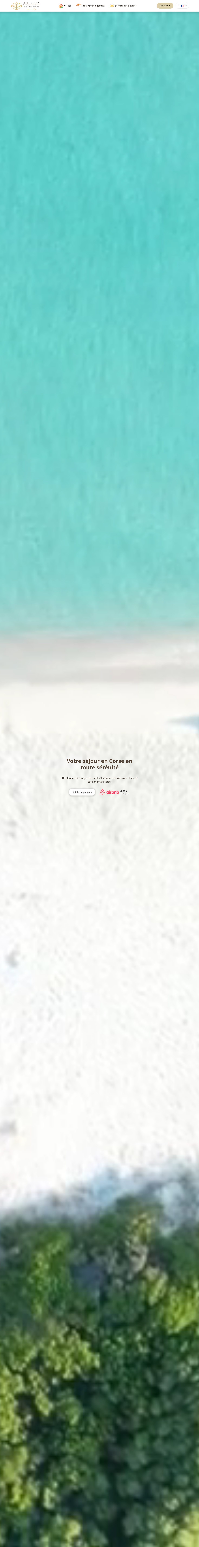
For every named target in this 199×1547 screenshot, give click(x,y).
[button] (182, 6)
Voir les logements (82, 792)
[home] (25, 6)
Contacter (165, 5)
